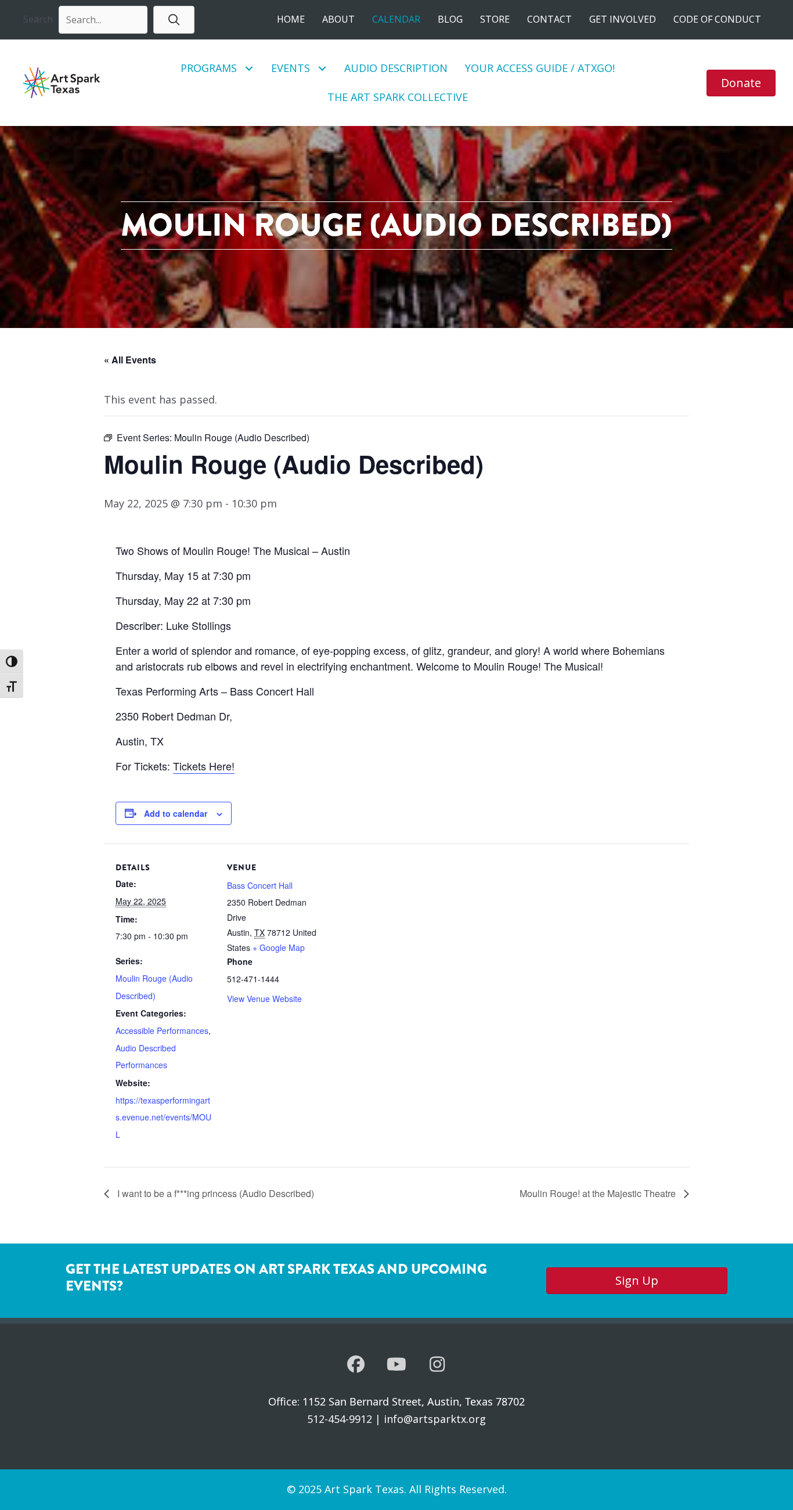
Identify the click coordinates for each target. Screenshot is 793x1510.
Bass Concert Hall (260, 885)
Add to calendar (175, 813)
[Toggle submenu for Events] (322, 68)
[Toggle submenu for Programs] (249, 68)
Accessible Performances (162, 1030)
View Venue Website (264, 998)
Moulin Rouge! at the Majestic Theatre (599, 1193)
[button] (173, 19)
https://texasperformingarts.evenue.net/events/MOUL (163, 1117)
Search (38, 19)
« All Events (130, 359)
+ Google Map (279, 947)
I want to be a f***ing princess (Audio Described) (214, 1193)
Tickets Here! (204, 765)
